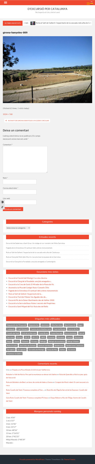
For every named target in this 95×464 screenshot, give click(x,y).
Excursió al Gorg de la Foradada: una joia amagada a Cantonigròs (31, 261)
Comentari (8, 144)
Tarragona (11, 349)
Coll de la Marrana (29, 333)
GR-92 (27, 337)
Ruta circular (12, 345)
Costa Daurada (56, 333)
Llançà (69, 337)
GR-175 (35, 337)
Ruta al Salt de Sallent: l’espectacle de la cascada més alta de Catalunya (59, 23)
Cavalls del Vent (13, 333)
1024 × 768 (7, 114)
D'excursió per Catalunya (47, 9)
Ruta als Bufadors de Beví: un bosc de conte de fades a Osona (29, 382)
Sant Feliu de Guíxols (28, 345)
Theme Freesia (69, 459)
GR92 (43, 337)
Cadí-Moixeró (22, 329)
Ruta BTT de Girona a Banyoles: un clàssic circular (28, 120)
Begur (80, 325)
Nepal (9, 341)
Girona (19, 337)
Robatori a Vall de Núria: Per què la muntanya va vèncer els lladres (31, 374)
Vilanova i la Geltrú (14, 354)
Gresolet (51, 337)
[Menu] (5, 2)
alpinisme (45, 325)
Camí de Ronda (59, 329)
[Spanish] (91, 3)
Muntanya (78, 337)
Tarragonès (21, 349)
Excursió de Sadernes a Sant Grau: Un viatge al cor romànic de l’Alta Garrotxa (35, 243)
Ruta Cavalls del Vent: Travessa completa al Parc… (25, 390)
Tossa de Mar (52, 349)
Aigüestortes (34, 325)
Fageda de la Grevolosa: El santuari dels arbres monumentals (29, 248)
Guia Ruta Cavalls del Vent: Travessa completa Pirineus (27, 398)
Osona (16, 341)
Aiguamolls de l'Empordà (16, 325)
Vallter (62, 349)
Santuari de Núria (45, 345)
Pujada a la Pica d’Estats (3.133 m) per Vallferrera (31, 370)
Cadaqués (10, 329)
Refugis (43, 341)
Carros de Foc (73, 329)
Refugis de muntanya (57, 341)
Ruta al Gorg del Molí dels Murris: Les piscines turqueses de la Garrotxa (33, 257)
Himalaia (60, 337)
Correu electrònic (10, 188)
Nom (5, 178)
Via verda (71, 349)
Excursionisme (70, 333)
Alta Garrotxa (56, 325)
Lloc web (6, 198)
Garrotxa (10, 337)
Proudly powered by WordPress (32, 459)
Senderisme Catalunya (74, 345)
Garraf (81, 333)
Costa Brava (43, 333)
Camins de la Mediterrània (41, 329)
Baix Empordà (70, 325)
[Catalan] (88, 3)
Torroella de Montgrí (36, 349)
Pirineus (34, 341)
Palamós (25, 341)
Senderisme (59, 345)
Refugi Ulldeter (73, 341)
